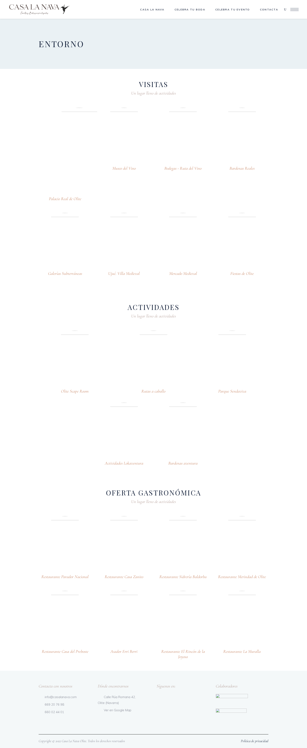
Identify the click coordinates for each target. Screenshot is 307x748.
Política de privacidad (254, 741)
